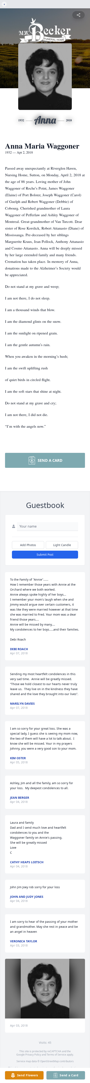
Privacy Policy (33, 1054)
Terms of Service (56, 1054)
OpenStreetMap (49, 1061)
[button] (45, 988)
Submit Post (45, 554)
